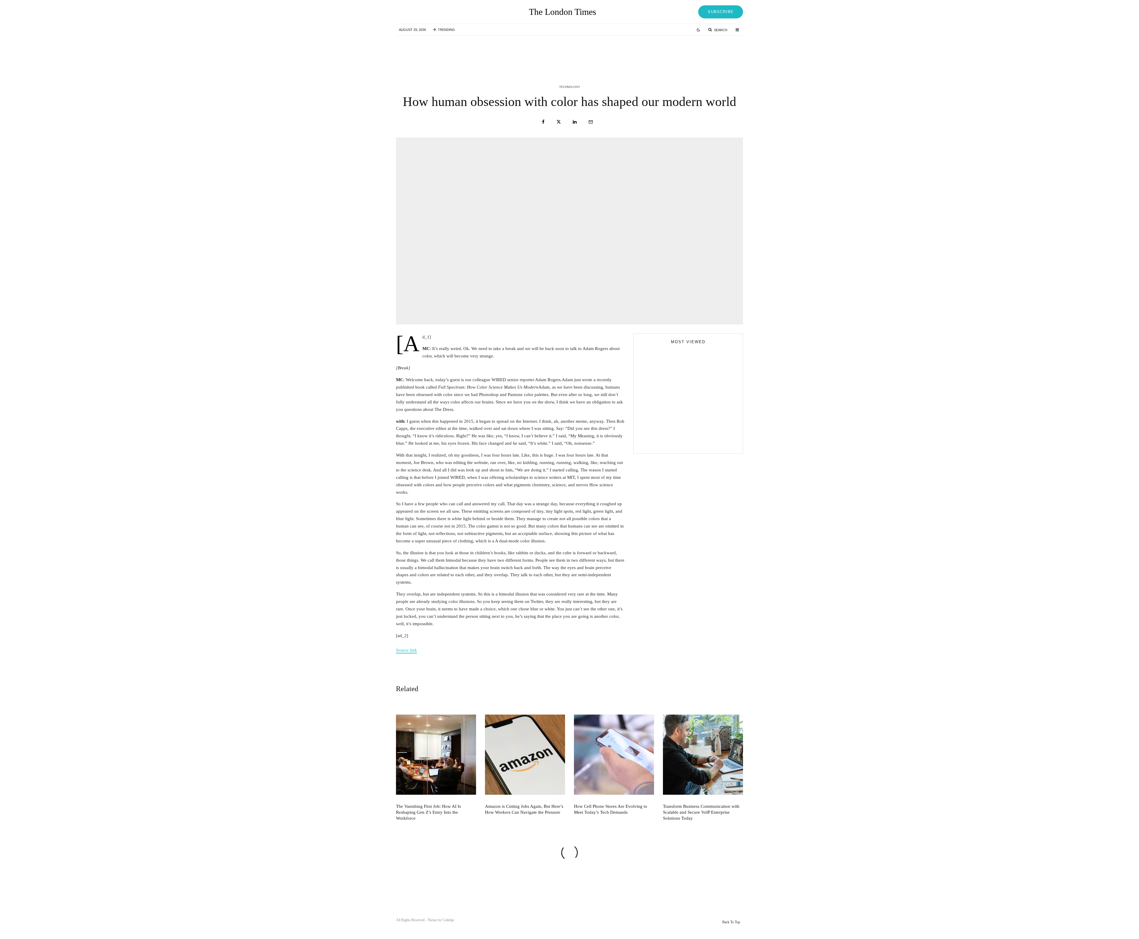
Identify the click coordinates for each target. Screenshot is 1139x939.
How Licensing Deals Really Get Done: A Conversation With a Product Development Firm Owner (699, 438)
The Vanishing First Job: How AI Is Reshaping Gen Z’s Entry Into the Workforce (456, 53)
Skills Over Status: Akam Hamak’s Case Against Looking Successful (700, 385)
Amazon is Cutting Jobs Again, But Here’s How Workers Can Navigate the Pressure (582, 53)
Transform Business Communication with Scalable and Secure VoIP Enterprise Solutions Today (701, 812)
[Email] (590, 122)
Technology (569, 86)
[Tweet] (558, 122)
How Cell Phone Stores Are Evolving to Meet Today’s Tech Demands (698, 53)
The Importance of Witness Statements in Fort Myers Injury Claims (698, 412)
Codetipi (448, 920)
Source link (406, 650)
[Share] (543, 122)
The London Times (562, 11)
